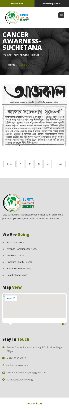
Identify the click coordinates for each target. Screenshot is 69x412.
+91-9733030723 (16, 358)
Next (59, 164)
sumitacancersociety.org (20, 379)
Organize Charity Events (19, 261)
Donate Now (17, 3)
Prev (9, 164)
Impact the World (15, 242)
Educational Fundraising (19, 268)
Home (11, 64)
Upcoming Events (51, 3)
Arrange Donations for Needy (22, 248)
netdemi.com (34, 403)
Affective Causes (15, 255)
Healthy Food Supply (17, 274)
